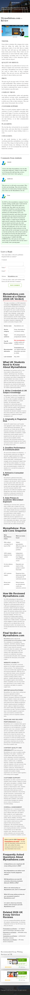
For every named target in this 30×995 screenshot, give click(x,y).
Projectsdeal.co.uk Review (10, 928)
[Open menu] (26, 4)
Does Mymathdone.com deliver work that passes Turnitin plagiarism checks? (14, 872)
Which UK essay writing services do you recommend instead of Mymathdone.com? (14, 896)
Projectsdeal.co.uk (19, 347)
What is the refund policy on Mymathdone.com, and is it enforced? (15, 888)
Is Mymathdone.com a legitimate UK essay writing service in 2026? (14, 864)
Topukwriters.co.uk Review (10, 936)
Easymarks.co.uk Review (9, 932)
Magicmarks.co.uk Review (10, 939)
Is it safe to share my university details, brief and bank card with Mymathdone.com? (13, 904)
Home (3, 7)
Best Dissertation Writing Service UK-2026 (15, 7)
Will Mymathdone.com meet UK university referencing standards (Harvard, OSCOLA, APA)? (13, 881)
